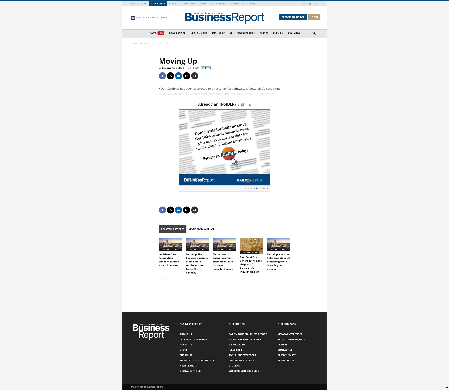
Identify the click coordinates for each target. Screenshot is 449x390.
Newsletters (246, 33)
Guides (264, 33)
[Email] (186, 75)
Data (156, 33)
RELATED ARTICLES (172, 229)
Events (278, 33)
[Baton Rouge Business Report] (224, 18)
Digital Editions (190, 370)
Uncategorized (147, 43)
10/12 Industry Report (242, 355)
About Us (186, 334)
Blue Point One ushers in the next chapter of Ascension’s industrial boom (251, 264)
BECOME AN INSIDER (293, 17)
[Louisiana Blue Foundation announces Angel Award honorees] (170, 244)
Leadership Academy (241, 360)
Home (134, 43)
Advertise (175, 3)
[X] (315, 3)
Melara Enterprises (290, 334)
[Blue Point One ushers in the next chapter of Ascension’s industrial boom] (251, 246)
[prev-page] (161, 280)
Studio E (234, 365)
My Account (157, 3)
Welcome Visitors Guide (244, 370)
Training (294, 33)
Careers (282, 344)
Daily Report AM (276, 249)
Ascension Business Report (246, 339)
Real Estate (177, 33)
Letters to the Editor (194, 339)
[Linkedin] (309, 3)
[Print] (194, 75)
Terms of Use (286, 360)
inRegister (235, 349)
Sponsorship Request (291, 339)
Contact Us (206, 3)
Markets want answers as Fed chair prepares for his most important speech (223, 262)
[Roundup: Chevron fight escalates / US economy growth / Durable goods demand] (278, 244)
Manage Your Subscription (197, 360)
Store (183, 349)
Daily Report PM (168, 249)
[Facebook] (304, 3)
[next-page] (167, 280)
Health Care (198, 33)
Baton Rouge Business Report (248, 334)
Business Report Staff (173, 67)
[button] (314, 33)
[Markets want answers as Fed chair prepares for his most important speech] (224, 244)
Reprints (221, 3)
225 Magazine (237, 344)
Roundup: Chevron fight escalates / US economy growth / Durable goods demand (278, 262)
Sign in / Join (138, 3)
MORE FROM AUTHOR (202, 229)
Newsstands (188, 365)
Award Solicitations (242, 3)
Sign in (243, 104)
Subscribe (190, 3)
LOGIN (314, 17)
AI (230, 33)
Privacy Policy (287, 355)
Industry (218, 33)
